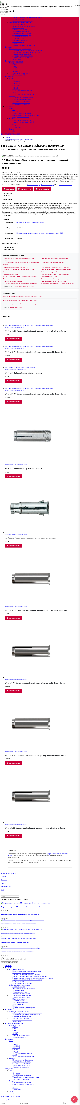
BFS (13, 80)
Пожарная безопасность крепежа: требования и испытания (18, 933)
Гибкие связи (16, 59)
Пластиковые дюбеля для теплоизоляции (26, 52)
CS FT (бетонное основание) (22, 90)
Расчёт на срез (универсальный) (13, 281)
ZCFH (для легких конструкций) (23, 94)
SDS (13, 110)
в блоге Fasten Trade (16, 307)
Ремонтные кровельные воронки (23, 973)
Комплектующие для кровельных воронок (26, 971)
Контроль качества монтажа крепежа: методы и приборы (17, 951)
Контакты (4, 880)
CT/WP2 (15, 70)
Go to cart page (6, 962)
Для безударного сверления (21, 113)
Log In (7, 1100)
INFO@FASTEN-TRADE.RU (10, 134)
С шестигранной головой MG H (23, 122)
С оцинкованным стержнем (21, 99)
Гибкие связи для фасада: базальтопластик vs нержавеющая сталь (25, 304)
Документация (6, 886)
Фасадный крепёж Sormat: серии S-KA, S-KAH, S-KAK (20, 300)
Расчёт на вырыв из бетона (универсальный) (54, 279)
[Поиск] (65, 1103)
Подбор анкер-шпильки (10, 272)
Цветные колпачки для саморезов (23, 45)
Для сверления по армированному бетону (26, 115)
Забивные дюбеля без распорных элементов (27, 50)
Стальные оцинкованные (20, 104)
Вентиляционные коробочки (22, 57)
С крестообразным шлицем (21, 120)
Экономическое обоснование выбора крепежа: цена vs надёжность (20, 914)
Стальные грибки (18, 28)
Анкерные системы (65, 185)
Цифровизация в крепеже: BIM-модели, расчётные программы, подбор (21, 907)
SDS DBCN (16, 111)
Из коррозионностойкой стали (22, 97)
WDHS (14, 92)
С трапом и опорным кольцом (22, 21)
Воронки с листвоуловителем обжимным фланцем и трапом (32, 978)
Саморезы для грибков (20, 29)
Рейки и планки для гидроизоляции (24, 26)
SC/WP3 (15, 71)
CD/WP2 (15, 66)
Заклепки (12, 96)
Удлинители (16, 127)
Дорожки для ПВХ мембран (21, 33)
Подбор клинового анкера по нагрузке (52, 262)
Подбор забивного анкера (49, 276)
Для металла (9, 77)
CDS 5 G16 (16, 83)
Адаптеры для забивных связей (22, 56)
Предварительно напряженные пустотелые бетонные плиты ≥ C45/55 (39, 233)
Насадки (12, 118)
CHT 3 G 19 (16, 87)
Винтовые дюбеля (18, 24)
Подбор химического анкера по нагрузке (15, 267)
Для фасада (8, 47)
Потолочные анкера (47, 185)
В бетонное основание (20, 40)
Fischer (7, 327)
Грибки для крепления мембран (20, 22)
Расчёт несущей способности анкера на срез (54, 258)
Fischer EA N (12, 369)
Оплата (3, 876)
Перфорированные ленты (21, 73)
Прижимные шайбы (19, 75)
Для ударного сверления (20, 117)
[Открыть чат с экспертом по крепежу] (74, 1099)
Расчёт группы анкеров (10, 279)
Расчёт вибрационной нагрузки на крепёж (53, 281)
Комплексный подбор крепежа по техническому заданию (58, 283)
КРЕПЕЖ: (8, 966)
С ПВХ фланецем (18, 19)
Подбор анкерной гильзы (10, 274)
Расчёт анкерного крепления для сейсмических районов (20, 276)
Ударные (15, 125)
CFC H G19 (16, 85)
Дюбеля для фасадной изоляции (20, 49)
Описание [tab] (9, 193)
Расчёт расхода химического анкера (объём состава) (19, 269)
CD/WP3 (15, 68)
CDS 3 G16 (16, 82)
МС (13, 131)
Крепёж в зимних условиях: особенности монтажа (15, 942)
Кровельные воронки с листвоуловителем (26, 974)
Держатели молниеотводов (21, 35)
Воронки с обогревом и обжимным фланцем (27, 17)
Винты (11, 78)
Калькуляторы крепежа (8, 873)
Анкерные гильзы (18, 38)
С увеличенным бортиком (21, 103)
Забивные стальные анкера (21, 31)
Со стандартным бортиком (21, 101)
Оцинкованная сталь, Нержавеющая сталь (30, 222)
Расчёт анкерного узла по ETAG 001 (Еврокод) (55, 274)
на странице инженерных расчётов (24, 286)
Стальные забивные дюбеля (21, 54)
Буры (11, 108)
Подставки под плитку (20, 36)
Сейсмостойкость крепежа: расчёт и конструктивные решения (18, 923)
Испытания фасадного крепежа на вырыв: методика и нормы (23, 296)
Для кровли (8, 967)
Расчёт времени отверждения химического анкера (56, 269)
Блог (2, 890)
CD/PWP (15, 64)
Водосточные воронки (16, 969)
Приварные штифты (16, 63)
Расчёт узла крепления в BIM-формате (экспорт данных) (20, 283)
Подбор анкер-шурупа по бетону (50, 272)
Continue (14, 962)
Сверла (11, 129)
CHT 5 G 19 (16, 89)
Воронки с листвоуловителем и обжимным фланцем (29, 976)
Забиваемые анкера (33, 185)
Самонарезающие (18, 42)
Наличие (4, 883)
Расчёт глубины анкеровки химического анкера (55, 267)
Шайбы (14, 43)
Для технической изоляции (14, 61)
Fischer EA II (12, 327)
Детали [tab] (8, 195)
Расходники (9, 106)
